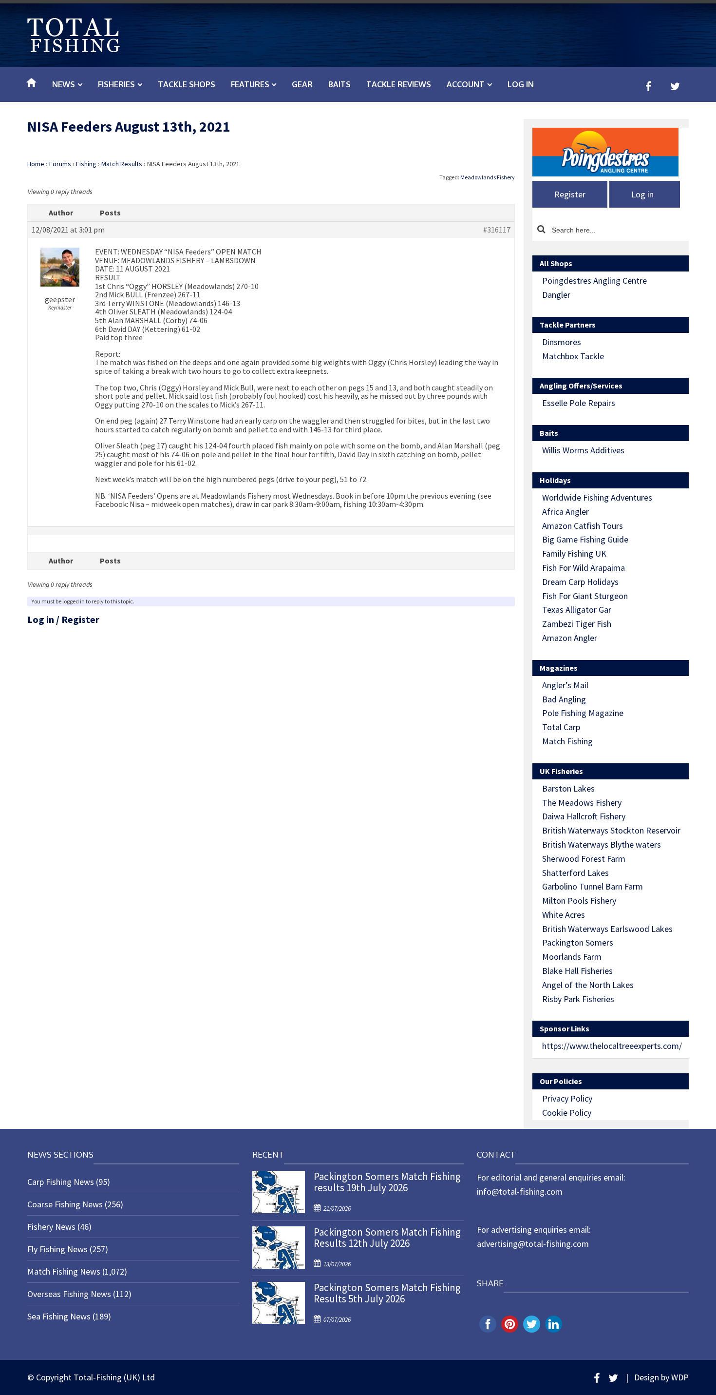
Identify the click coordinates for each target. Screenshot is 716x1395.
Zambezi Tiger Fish (576, 623)
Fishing (86, 163)
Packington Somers (577, 942)
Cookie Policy (566, 1112)
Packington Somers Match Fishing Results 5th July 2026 (387, 1293)
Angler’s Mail (565, 685)
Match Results (121, 163)
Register (80, 619)
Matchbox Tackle (573, 356)
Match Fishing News (63, 1271)
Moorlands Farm (572, 956)
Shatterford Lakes (575, 872)
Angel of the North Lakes (588, 984)
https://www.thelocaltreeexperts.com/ (612, 1045)
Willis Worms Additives (583, 450)
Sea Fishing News (59, 1316)
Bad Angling (564, 699)
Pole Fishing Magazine (582, 712)
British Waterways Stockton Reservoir (611, 830)
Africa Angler (565, 511)
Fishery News (51, 1226)
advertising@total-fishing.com (533, 1243)
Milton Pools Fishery (579, 900)
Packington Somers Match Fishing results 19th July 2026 (387, 1182)
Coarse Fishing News (65, 1204)
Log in (521, 84)
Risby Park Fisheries (578, 999)
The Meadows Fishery (582, 802)
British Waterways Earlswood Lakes (607, 928)
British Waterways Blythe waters (601, 844)
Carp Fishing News (60, 1181)
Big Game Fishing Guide (585, 539)
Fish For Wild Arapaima (583, 567)
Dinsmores (561, 342)
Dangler (556, 294)
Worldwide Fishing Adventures (597, 497)
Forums (60, 163)
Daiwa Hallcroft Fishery (583, 816)
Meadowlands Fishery (487, 177)
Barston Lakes (568, 788)
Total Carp (561, 727)
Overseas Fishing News (69, 1293)
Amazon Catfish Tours (582, 525)
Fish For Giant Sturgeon (585, 595)
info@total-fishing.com (520, 1191)
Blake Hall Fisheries (577, 970)
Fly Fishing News (57, 1249)
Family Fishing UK (574, 553)
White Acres (563, 914)
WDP (680, 1377)
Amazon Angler (569, 637)
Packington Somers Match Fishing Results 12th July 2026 (387, 1237)
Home (35, 163)
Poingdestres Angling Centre (594, 280)
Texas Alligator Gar (576, 609)
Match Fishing (567, 741)
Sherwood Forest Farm (583, 858)
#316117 (496, 230)
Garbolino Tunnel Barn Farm (592, 886)
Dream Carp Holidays (580, 581)
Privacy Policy (567, 1098)
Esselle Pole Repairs (578, 402)
